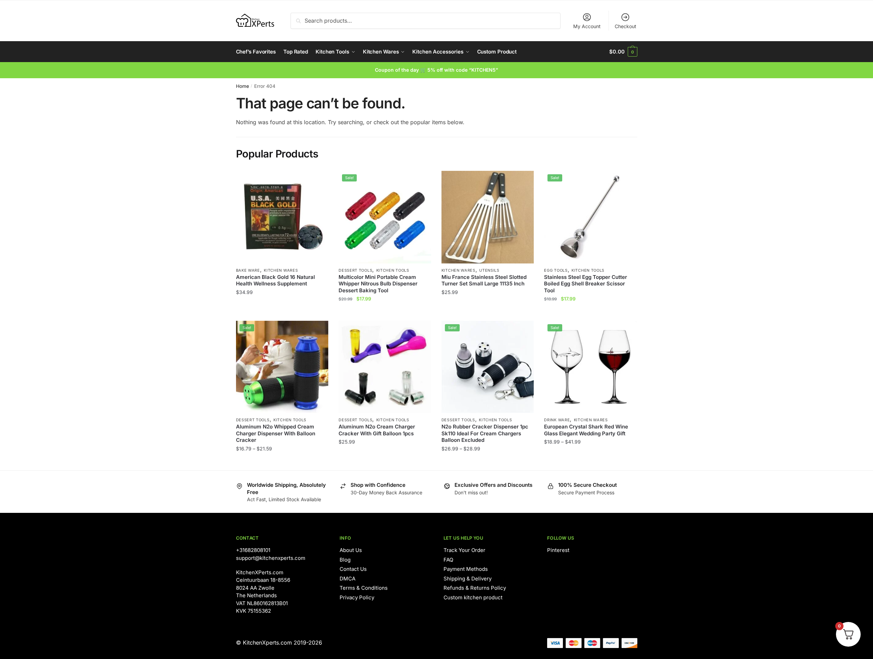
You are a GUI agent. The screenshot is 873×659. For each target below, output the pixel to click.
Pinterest (558, 550)
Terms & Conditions (364, 588)
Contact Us (353, 569)
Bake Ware (248, 270)
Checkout (625, 26)
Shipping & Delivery (468, 578)
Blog (345, 559)
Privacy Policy (357, 597)
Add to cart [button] (487, 312)
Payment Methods (466, 569)
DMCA (347, 578)
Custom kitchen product (473, 597)
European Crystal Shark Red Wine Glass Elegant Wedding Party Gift (586, 430)
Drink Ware (557, 419)
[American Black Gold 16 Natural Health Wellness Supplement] (282, 217)
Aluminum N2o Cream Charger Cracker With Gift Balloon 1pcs (377, 430)
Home (242, 86)
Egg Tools (555, 270)
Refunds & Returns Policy (475, 588)
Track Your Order (464, 550)
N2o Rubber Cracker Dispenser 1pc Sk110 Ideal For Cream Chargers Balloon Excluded (484, 433)
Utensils (489, 270)
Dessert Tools (355, 270)
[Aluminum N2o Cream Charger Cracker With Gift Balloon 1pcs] (385, 367)
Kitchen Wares (281, 270)
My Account (587, 26)
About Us (351, 550)
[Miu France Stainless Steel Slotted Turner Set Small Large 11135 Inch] (487, 217)
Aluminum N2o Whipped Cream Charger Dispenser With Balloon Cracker (275, 433)
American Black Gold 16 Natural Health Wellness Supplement (275, 280)
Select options (282, 312)
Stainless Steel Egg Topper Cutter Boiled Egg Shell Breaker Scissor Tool (585, 284)
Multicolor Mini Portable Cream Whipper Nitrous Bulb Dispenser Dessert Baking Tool (378, 284)
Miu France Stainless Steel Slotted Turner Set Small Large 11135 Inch (484, 280)
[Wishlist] (318, 181)
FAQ (448, 559)
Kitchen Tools (392, 270)
